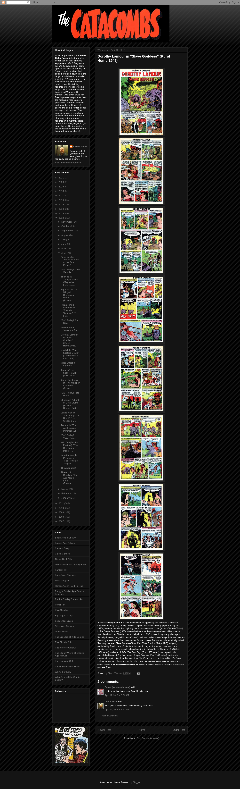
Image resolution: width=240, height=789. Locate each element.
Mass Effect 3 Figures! (68, 364)
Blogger (136, 782)
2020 (61, 182)
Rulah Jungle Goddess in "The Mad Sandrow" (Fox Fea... (70, 310)
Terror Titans (61, 631)
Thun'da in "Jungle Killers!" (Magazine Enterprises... (70, 280)
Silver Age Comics (64, 626)
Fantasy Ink (61, 570)
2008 (61, 516)
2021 (61, 177)
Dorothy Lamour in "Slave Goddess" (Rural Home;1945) (69, 340)
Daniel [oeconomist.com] (117, 687)
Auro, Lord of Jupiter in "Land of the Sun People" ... (70, 261)
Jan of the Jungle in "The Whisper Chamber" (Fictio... (70, 384)
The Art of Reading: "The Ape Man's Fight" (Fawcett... (69, 478)
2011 (61, 503)
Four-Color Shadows (65, 575)
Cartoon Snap (62, 548)
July (63, 239)
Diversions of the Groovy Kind (70, 564)
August (65, 235)
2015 (61, 204)
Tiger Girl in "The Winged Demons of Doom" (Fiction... (69, 295)
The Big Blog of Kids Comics (69, 637)
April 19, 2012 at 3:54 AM (117, 695)
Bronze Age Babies (65, 543)
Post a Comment (110, 715)
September (67, 230)
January (65, 497)
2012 (61, 218)
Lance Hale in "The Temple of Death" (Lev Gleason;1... (70, 416)
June (64, 244)
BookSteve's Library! (65, 537)
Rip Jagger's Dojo (64, 615)
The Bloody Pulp (63, 642)
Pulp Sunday (61, 610)
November (67, 221)
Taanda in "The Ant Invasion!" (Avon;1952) (69, 428)
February (66, 493)
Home (141, 730)
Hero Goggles (62, 580)
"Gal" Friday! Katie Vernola (70, 271)
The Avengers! (68, 468)
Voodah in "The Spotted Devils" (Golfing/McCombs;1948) (70, 354)
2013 (61, 213)
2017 (61, 195)
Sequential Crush (64, 621)
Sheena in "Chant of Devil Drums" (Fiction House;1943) (70, 404)
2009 (61, 512)
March (65, 489)
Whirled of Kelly (63, 672)
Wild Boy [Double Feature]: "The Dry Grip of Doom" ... (69, 446)
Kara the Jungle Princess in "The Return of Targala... (69, 459)
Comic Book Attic (63, 559)
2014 (61, 209)
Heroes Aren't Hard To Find (69, 586)
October (65, 226)
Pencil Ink (60, 604)
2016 (61, 200)
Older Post (179, 730)
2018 (61, 191)
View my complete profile (68, 162)
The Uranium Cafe (64, 661)
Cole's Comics (62, 553)
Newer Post (104, 730)
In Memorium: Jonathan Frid (69, 329)
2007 (61, 521)
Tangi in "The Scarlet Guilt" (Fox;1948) (69, 373)
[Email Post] (138, 673)
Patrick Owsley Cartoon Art (69, 599)
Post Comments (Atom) (148, 738)
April (64, 253)
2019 (61, 186)
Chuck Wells (111, 701)
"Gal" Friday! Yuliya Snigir (68, 436)
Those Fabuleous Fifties (67, 666)
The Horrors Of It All (65, 647)
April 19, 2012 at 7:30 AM (117, 709)
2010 (61, 508)
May (63, 248)
